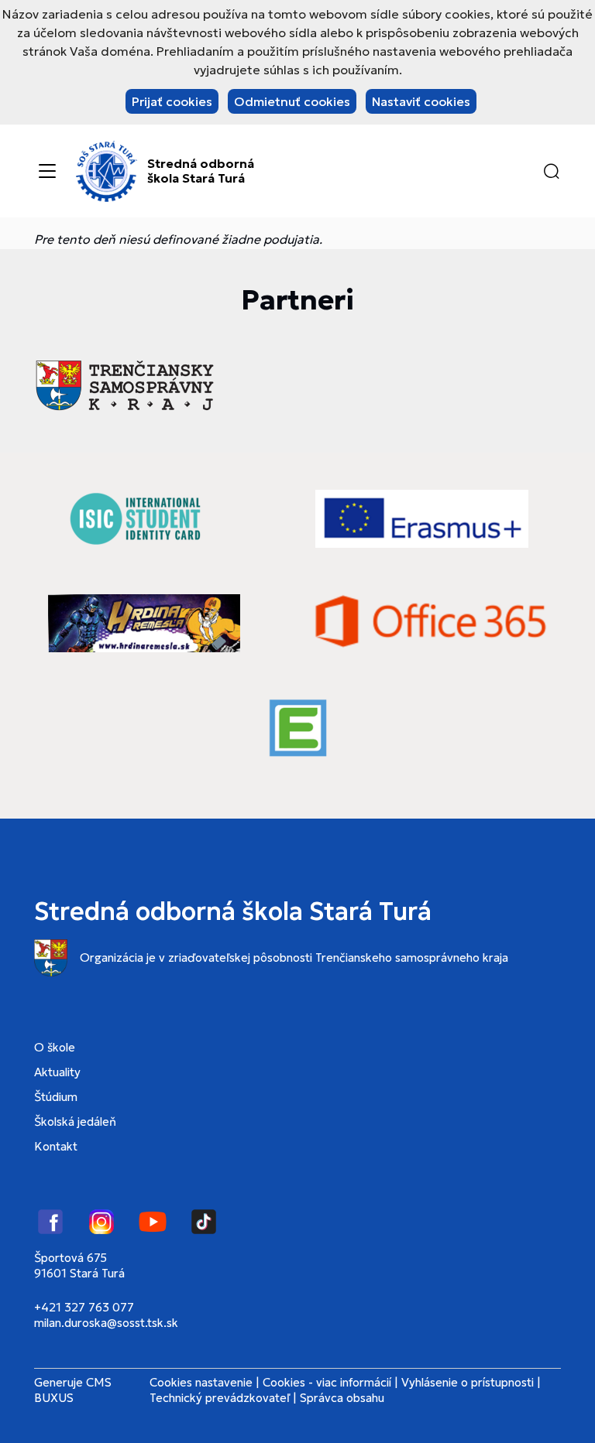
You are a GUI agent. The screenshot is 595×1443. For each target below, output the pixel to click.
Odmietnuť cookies (292, 101)
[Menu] (47, 171)
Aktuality (57, 1072)
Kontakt (55, 1146)
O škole (54, 1047)
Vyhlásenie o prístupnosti (467, 1382)
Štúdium (55, 1096)
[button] (551, 171)
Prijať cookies (172, 101)
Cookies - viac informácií (327, 1382)
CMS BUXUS (73, 1390)
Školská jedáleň (75, 1121)
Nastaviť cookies (421, 101)
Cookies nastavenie (201, 1382)
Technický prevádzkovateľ (220, 1397)
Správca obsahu (342, 1397)
